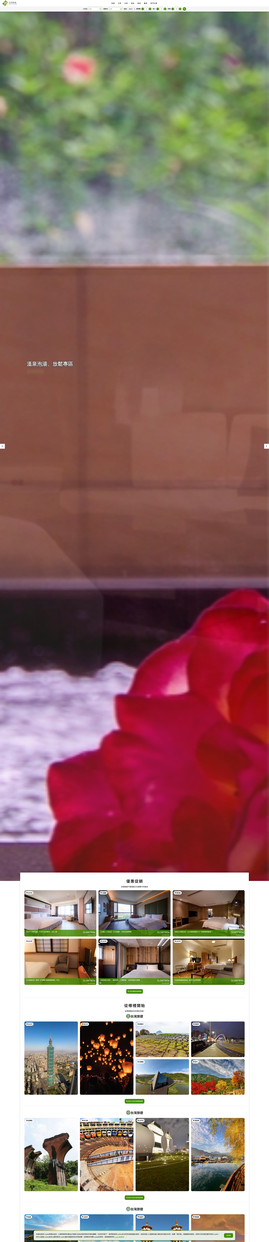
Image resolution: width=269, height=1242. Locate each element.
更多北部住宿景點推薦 (135, 1101)
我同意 (228, 1235)
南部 (132, 3)
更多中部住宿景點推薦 (135, 1198)
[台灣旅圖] (9, 3)
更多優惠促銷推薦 (135, 991)
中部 (126, 3)
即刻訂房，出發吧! (36, 372)
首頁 (113, 3)
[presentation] (2, 446)
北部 (119, 3)
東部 (139, 3)
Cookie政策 (118, 1237)
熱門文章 (153, 3)
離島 (145, 3)
